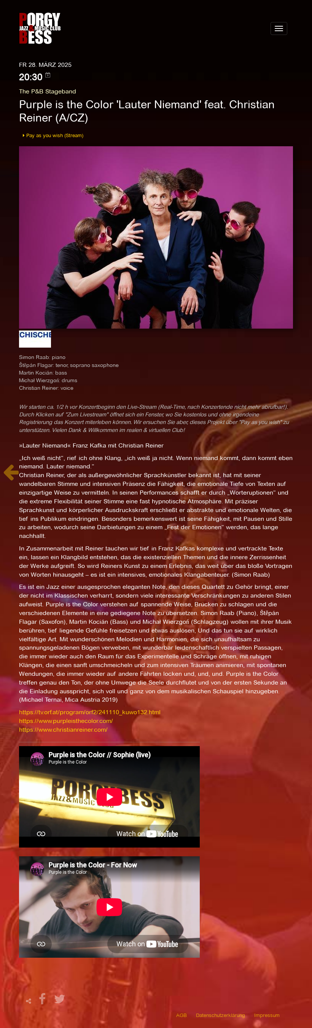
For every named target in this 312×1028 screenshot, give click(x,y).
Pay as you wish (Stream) (54, 135)
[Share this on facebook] (43, 1001)
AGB (181, 1015)
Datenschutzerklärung (220, 1015)
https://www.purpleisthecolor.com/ (66, 720)
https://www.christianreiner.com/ (63, 729)
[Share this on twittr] (60, 1001)
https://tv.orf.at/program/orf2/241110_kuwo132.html (90, 712)
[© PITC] (156, 236)
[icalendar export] (48, 74)
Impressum (267, 1015)
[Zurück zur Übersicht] (11, 476)
